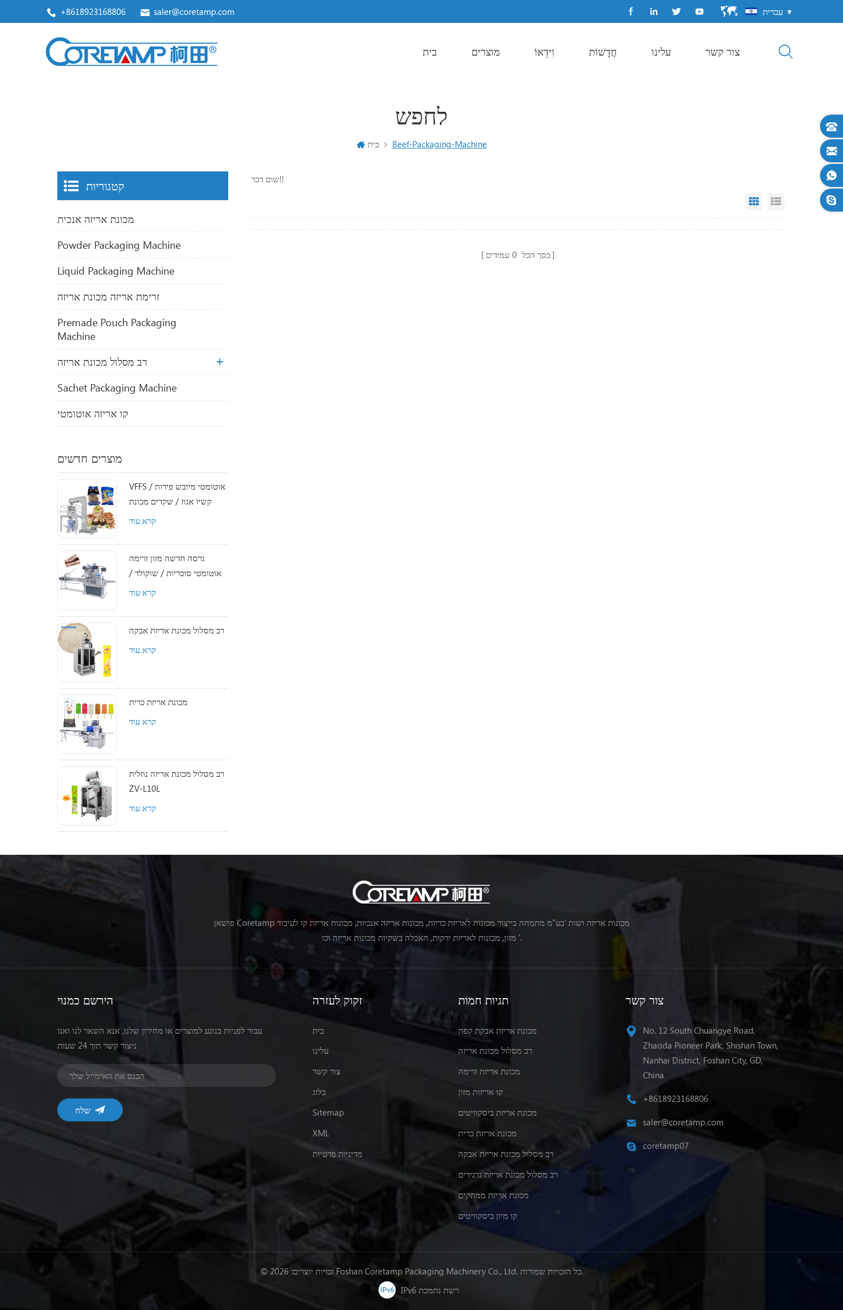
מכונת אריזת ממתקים (493, 1194)
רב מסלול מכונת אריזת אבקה (176, 630)
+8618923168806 (93, 11)
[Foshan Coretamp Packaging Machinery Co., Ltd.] (131, 51)
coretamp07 (666, 1145)
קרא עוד (142, 520)
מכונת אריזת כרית (158, 701)
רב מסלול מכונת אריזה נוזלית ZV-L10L (176, 781)
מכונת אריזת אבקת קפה (497, 1030)
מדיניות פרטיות (337, 1153)
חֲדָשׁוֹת (603, 51)
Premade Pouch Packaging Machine (117, 329)
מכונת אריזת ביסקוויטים (497, 1112)
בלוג (319, 1091)
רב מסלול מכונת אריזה (102, 362)
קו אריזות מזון (480, 1091)
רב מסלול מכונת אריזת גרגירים (508, 1174)
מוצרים (485, 51)
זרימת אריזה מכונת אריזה (108, 296)
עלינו (661, 51)
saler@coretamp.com (194, 11)
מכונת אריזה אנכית (95, 219)
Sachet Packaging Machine (117, 387)
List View (776, 201)
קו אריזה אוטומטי (92, 413)
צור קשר (722, 51)
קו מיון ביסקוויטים (487, 1215)
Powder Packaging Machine (119, 245)
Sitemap (328, 1112)
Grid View (754, 201)
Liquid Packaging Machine (115, 270)
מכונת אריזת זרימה (489, 1071)
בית (430, 51)
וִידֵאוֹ (544, 51)
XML (321, 1133)
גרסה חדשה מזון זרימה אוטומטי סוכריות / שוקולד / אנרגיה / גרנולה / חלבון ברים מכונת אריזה (176, 566)
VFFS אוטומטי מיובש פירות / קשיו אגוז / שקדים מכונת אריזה (177, 494)
